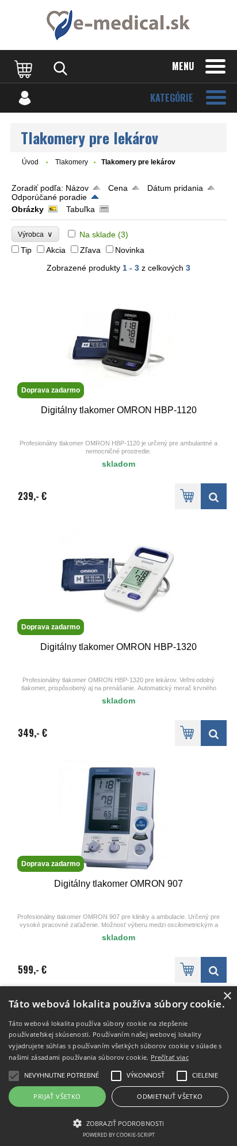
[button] (118, 1122)
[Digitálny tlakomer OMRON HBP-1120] (214, 496)
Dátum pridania (175, 188)
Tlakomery (71, 162)
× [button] (227, 996)
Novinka (129, 250)
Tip (26, 250)
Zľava (90, 250)
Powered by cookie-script (119, 1135)
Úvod (30, 162)
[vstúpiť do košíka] (24, 68)
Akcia (56, 250)
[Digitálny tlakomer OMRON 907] (214, 970)
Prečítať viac (170, 1057)
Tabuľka (80, 209)
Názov (77, 188)
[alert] (118, 1066)
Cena (118, 188)
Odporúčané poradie (49, 197)
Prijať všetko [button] (57, 1096)
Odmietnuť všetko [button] (169, 1096)
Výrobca (35, 234)
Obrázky (28, 209)
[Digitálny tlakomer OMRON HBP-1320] (214, 733)
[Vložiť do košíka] (188, 496)
